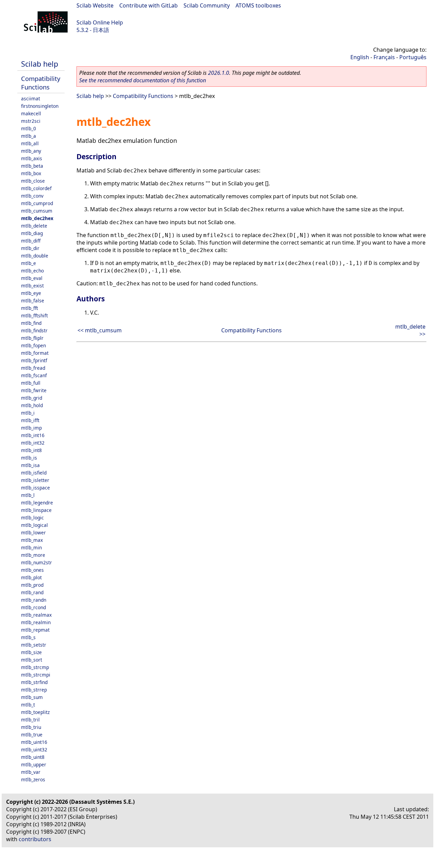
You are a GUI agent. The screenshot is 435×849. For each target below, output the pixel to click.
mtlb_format (35, 353)
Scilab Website (95, 5)
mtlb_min (31, 547)
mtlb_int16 (33, 435)
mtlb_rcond (33, 607)
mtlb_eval (31, 278)
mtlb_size (31, 652)
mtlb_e (28, 263)
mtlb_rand (32, 592)
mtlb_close (33, 181)
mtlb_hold (32, 405)
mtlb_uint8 (33, 757)
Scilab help (39, 64)
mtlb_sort (31, 659)
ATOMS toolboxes (258, 5)
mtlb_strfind (34, 682)
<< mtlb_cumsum (99, 330)
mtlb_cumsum (36, 210)
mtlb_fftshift (34, 315)
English (359, 57)
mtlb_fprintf (34, 360)
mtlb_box (31, 173)
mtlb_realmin (36, 622)
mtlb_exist (32, 285)
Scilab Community (207, 5)
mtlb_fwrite (34, 390)
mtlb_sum (32, 697)
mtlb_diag (32, 233)
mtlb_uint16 (34, 742)
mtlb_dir (30, 248)
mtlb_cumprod (37, 203)
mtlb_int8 (31, 450)
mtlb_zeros (33, 779)
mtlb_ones (32, 570)
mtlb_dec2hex (37, 218)
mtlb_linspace (36, 510)
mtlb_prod (32, 585)
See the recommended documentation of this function (142, 80)
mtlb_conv (32, 196)
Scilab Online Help (99, 22)
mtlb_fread (33, 368)
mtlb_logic (32, 517)
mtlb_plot (31, 577)
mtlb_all (30, 143)
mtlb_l (28, 495)
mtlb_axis (31, 158)
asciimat (30, 98)
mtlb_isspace (35, 487)
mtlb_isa (30, 465)
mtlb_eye (31, 293)
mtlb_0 (28, 128)
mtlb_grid (31, 398)
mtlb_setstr (33, 645)
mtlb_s (28, 637)
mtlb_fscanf (34, 375)
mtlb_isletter (35, 480)
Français (384, 57)
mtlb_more (33, 555)
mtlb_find (31, 323)
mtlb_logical (34, 525)
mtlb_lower (33, 532)
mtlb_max (32, 540)
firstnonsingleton (39, 106)
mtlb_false (32, 300)
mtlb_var (30, 772)
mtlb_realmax (36, 615)
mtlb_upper (33, 764)
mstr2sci (30, 121)
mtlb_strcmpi (35, 674)
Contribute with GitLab (148, 5)
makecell (31, 113)
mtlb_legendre (37, 502)
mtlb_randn (33, 600)
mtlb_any (31, 151)
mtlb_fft (29, 308)
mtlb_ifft (30, 420)
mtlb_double (34, 255)
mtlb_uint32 (34, 749)
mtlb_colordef (36, 188)
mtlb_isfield (34, 472)
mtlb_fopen (33, 345)
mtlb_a (28, 136)
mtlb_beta (32, 166)
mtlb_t (28, 704)
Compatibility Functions (40, 82)
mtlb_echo (32, 270)
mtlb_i (28, 413)
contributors (35, 839)
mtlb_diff (30, 240)
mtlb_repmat (35, 630)
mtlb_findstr (34, 330)
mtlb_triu (31, 727)
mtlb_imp (31, 427)
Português (413, 57)
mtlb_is (29, 457)
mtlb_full (30, 383)
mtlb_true (31, 734)
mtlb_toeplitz (35, 712)
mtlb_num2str (36, 562)
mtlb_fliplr (32, 338)
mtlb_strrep (34, 689)
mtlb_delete (34, 225)
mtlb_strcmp (35, 667)
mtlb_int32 (33, 442)
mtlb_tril (30, 719)
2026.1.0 (218, 73)
